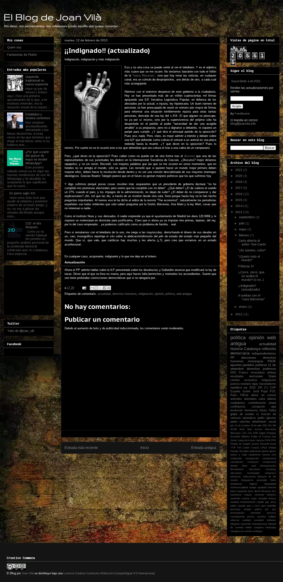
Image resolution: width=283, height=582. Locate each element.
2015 (239, 200)
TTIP (233, 447)
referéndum (259, 421)
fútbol (272, 410)
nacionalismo (267, 383)
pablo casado (237, 505)
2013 (239, 212)
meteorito (235, 498)
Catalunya (252, 349)
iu (257, 414)
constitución (236, 462)
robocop (234, 520)
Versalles (244, 451)
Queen (255, 443)
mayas (248, 494)
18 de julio (256, 425)
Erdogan (271, 433)
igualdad (262, 487)
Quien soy (14, 47)
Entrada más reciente (81, 448)
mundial (262, 498)
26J (270, 425)
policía (258, 509)
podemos (269, 368)
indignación (145, 293)
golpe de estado (242, 414)
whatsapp (271, 527)
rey (246, 387)
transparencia (259, 524)
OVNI (267, 440)
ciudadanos (237, 402)
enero (243, 306)
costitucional (269, 462)
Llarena (260, 440)
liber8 (257, 491)
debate (234, 465)
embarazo (270, 473)
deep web (249, 465)
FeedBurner (242, 113)
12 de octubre (242, 425)
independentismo (264, 353)
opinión (159, 293)
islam (233, 491)
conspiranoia (269, 458)
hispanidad (270, 483)
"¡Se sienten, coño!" (252, 250)
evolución (236, 410)
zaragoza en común (241, 531)
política (170, 293)
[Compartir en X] (100, 288)
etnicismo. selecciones (243, 476)
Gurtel (246, 391)
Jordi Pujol (260, 391)
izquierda (242, 491)
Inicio (144, 448)
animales (236, 398)
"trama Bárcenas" (143, 75)
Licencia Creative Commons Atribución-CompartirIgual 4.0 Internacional (109, 573)
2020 (239, 176)
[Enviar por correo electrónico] (92, 288)
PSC (273, 391)
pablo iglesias (267, 417)
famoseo (262, 476)
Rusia (273, 443)
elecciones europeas (262, 469)
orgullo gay (263, 502)
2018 (239, 182)
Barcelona (270, 429)
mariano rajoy (249, 383)
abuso (272, 451)
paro (263, 505)
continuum (252, 462)
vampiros (259, 527)
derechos (253, 368)
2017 (239, 188)
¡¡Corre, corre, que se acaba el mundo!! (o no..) (251, 275)
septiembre (247, 217)
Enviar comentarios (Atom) (150, 461)
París (233, 395)
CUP (273, 387)
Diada (272, 376)
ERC (233, 372)
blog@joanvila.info (243, 123)
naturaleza (249, 417)
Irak (274, 436)
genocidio (262, 480)
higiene (253, 483)
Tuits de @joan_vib (20, 331)
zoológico (257, 531)
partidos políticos (255, 365)
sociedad (259, 520)
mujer (254, 498)
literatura (266, 491)
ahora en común (263, 395)
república (236, 387)
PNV (273, 440)
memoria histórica (265, 494)
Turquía (255, 447)
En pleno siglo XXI (22, 193)
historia (236, 349)
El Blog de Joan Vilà (53, 16)
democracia (240, 353)
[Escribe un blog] (96, 288)
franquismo (247, 480)
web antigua (184, 293)
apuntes (236, 365)
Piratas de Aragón (240, 443)
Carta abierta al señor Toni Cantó (252, 242)
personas (235, 509)
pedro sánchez (240, 421)
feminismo (251, 410)
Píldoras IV (246, 266)
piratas (247, 509)
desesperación (268, 465)
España (235, 391)
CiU (250, 433)
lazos (251, 491)
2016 (239, 194)
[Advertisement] (29, 289)
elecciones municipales (245, 473)
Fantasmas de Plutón (22, 54)
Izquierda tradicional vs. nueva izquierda (36, 80)
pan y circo (253, 505)
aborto (265, 451)
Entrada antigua (203, 448)
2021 (239, 170)
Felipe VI (256, 436)
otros (273, 502)
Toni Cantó (243, 447)
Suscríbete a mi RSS (245, 81)
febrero (244, 235)
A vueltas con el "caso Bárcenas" (251, 297)
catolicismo (254, 454)
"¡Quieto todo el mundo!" (249, 258)
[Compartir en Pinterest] (109, 288)
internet (272, 487)
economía (250, 380)
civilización (236, 458)
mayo (243, 229)
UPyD (264, 447)
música (272, 498)
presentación (237, 512)
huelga (252, 487)
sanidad (246, 520)
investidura (258, 372)
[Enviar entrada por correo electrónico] (84, 287)
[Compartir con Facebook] (104, 288)
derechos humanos (124, 293)
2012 (239, 314)
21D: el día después (33, 225)
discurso (189, 156)
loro (274, 491)
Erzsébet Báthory (240, 436)
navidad (234, 502)
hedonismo (236, 483)
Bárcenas (235, 433)
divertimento (236, 469)
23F (260, 387)
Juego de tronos (246, 440)
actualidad (104, 293)
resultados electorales (246, 376)
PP (232, 357)
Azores (258, 429)
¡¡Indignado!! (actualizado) (249, 287)
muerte (245, 498)
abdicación (255, 451)
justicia (234, 383)
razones (261, 516)
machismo (235, 494)
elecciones (248, 357)
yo (231, 425)
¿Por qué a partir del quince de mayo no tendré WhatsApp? (37, 157)
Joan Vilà (28, 573)
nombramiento (247, 502)
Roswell (264, 443)
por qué (270, 509)
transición (246, 524)
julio (242, 223)
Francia (266, 436)
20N (264, 425)
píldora (271, 372)
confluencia (237, 406)
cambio (235, 380)
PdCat (244, 395)
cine (274, 454)
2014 (239, 206)
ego (273, 406)
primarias (256, 512)
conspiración (252, 458)
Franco (243, 372)
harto (273, 480)
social (272, 421)
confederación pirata (262, 402)
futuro (263, 410)
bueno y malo (238, 454)
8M (274, 425)
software (271, 520)
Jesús (233, 440)
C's (266, 387)
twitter (248, 527)
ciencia (266, 454)
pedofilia (271, 505)
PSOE (272, 361)
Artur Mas (245, 429)
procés (251, 516)
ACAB (233, 429)
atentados (250, 398)
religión (272, 516)
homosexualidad (239, 487)
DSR (255, 433)
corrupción (258, 406)
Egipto (262, 433)
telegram (235, 524)
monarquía (255, 361)
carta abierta (267, 398)
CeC (244, 433)
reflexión (269, 349)
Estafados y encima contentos (37, 116)
